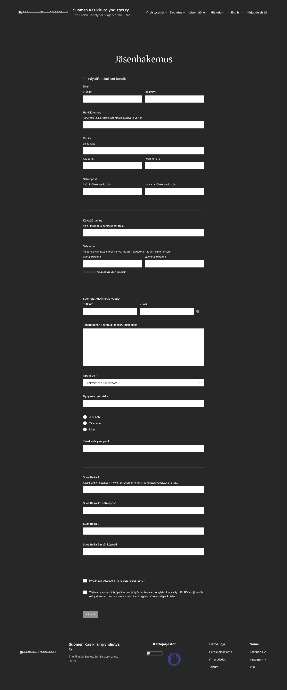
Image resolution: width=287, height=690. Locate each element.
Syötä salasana (92, 256)
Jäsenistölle (197, 12)
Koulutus (176, 12)
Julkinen (94, 417)
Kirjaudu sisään (257, 12)
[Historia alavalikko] (223, 12)
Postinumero (152, 158)
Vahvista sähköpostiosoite (160, 184)
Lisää (197, 311)
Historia (216, 12)
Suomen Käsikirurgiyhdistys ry (101, 10)
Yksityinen (95, 423)
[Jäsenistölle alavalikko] (206, 12)
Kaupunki (88, 158)
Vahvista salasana (155, 256)
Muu (92, 429)
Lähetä (90, 614)
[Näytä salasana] (137, 264)
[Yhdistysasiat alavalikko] (166, 12)
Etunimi (87, 91)
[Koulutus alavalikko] (184, 12)
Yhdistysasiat (155, 12)
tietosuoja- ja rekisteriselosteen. (123, 580)
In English (234, 12)
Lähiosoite (89, 143)
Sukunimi (150, 91)
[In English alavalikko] (243, 12)
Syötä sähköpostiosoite (97, 184)
